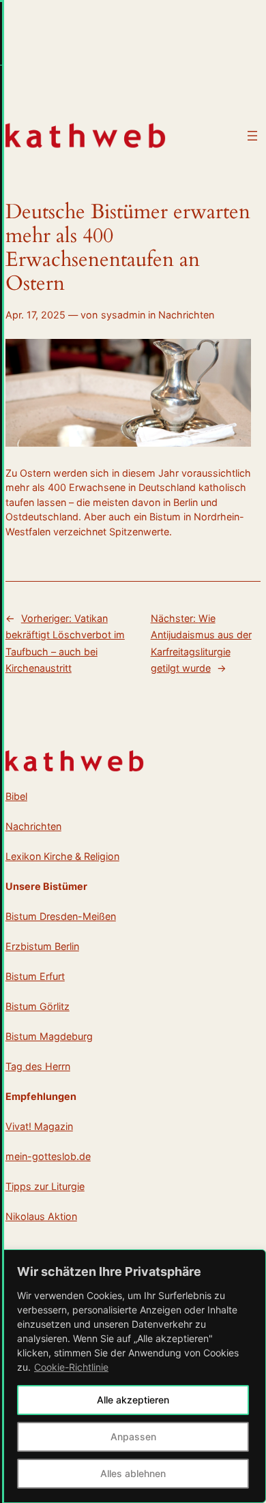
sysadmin (123, 315)
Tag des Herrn (37, 1066)
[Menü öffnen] (252, 136)
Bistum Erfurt (35, 976)
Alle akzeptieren (133, 1399)
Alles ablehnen (133, 1473)
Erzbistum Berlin (42, 946)
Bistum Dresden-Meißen (60, 916)
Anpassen (133, 1436)
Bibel (16, 796)
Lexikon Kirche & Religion (62, 856)
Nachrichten (186, 315)
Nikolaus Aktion (41, 1216)
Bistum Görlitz (37, 1006)
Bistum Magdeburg (49, 1036)
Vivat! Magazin (39, 1126)
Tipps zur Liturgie (45, 1186)
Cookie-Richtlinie (71, 1367)
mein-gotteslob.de (48, 1156)
